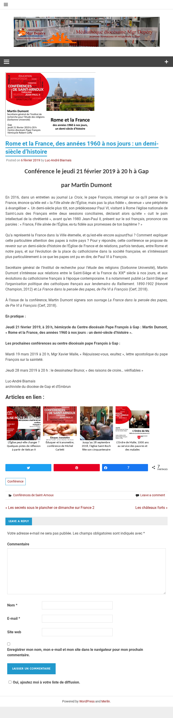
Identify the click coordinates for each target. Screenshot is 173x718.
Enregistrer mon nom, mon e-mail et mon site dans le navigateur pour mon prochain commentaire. (75, 652)
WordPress (87, 701)
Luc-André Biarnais (58, 160)
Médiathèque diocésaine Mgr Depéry (86, 30)
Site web (14, 632)
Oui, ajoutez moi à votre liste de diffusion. (46, 682)
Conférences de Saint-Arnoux (33, 495)
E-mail (13, 618)
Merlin (105, 701)
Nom (12, 605)
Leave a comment (152, 495)
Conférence (15, 481)
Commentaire (18, 544)
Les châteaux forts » (151, 507)
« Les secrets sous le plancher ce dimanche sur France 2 (49, 507)
